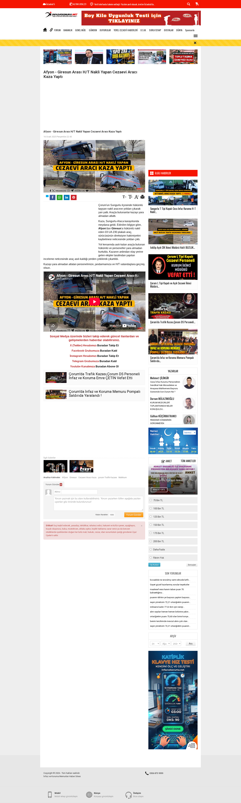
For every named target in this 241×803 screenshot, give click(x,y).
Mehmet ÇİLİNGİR (159, 378)
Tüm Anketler (188, 461)
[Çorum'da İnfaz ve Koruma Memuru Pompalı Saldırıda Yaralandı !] (56, 394)
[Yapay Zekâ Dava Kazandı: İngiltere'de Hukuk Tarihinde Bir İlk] (120, 56)
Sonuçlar (192, 564)
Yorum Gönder (53, 484)
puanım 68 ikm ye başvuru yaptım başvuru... (170, 597)
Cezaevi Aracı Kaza (87, 477)
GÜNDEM (93, 30)
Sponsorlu (189, 30)
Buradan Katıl (108, 350)
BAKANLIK (67, 30)
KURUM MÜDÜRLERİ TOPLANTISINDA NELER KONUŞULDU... (161, 405)
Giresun (73, 477)
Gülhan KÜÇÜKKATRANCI (163, 416)
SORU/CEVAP (155, 30)
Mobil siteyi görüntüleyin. (66, 795)
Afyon (65, 477)
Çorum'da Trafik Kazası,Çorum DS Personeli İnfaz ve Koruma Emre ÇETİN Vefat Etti (104, 376)
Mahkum (123, 477)
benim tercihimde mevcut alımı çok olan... (169, 621)
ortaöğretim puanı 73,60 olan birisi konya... (170, 616)
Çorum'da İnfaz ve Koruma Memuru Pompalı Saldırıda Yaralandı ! (104, 394)
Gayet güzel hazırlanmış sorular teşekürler (169, 584)
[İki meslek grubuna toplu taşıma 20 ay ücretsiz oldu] (183, 56)
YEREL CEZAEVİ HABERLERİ (126, 30)
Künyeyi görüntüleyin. (104, 795)
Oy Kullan (154, 564)
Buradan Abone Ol (107, 366)
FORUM (57, 30)
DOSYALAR (168, 30)
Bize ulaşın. (138, 795)
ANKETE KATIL (159, 490)
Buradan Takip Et (108, 345)
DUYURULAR (105, 30)
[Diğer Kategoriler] (195, 36)
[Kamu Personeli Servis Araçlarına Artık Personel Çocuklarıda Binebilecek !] (152, 56)
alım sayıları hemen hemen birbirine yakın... (170, 611)
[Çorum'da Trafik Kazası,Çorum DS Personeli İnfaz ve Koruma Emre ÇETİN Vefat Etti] (56, 377)
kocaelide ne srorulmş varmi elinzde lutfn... (170, 580)
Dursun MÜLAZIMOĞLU (162, 398)
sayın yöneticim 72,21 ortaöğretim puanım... (170, 602)
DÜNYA (179, 30)
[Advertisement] (94, 104)
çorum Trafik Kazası (107, 477)
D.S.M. (143, 30)
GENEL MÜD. (80, 30)
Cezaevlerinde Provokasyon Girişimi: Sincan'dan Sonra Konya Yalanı (122, 4)
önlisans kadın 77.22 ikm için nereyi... (167, 607)
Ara (190, 643)
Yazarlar (173, 371)
